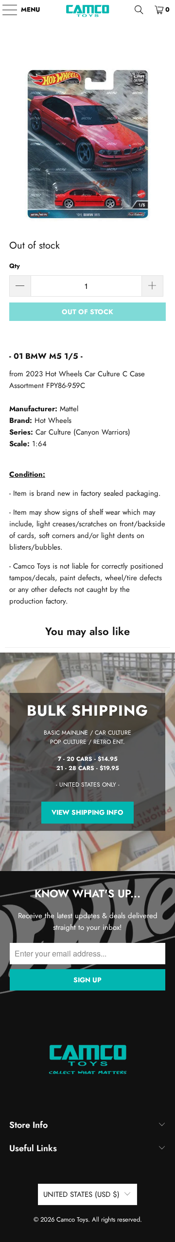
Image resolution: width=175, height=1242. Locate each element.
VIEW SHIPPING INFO (87, 812)
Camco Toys (72, 1219)
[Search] (139, 9)
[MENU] (5, 9)
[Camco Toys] (87, 9)
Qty (14, 265)
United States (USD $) (81, 1194)
